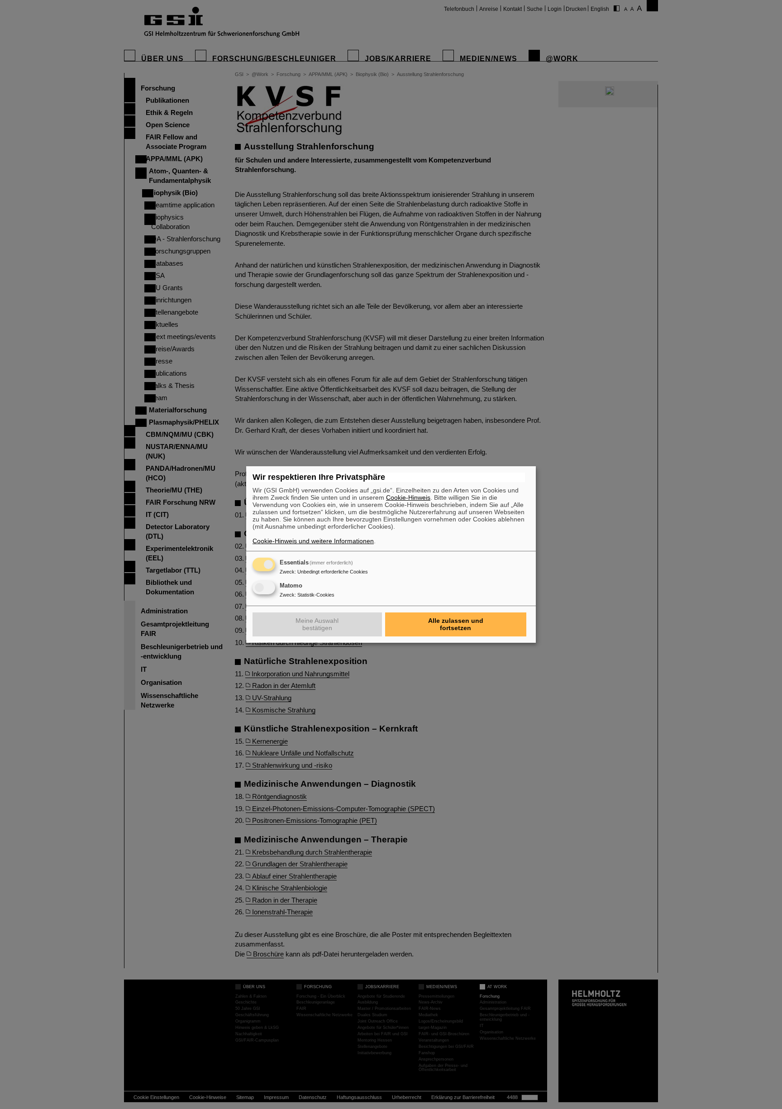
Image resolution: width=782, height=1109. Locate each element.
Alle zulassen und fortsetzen (455, 624)
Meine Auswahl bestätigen (317, 624)
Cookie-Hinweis (408, 497)
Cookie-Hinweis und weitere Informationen (313, 541)
